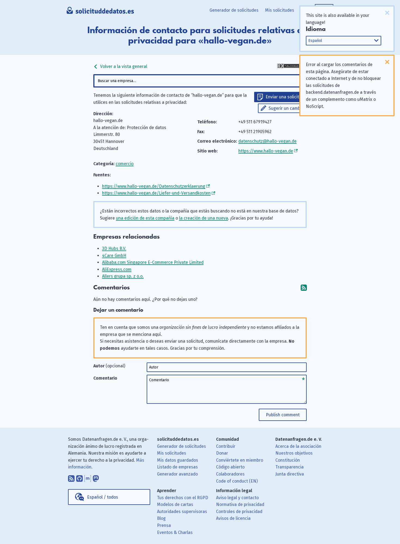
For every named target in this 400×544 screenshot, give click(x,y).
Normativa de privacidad (240, 504)
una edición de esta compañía (145, 218)
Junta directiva (289, 474)
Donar (222, 453)
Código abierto (230, 467)
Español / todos (102, 497)
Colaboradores (230, 474)
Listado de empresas (177, 467)
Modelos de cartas (175, 504)
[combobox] (200, 80)
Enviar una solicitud (285, 96)
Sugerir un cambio (286, 108)
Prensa (164, 525)
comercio (125, 163)
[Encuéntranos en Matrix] (87, 477)
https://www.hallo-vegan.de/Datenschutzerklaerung (153, 186)
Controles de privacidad (239, 511)
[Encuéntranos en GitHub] (79, 477)
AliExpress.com (116, 269)
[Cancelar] (387, 13)
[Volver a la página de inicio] (100, 12)
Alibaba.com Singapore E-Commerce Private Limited (153, 262)
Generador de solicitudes (234, 10)
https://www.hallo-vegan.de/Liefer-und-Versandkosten (156, 193)
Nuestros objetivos (294, 453)
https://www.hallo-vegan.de (265, 151)
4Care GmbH (114, 255)
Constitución (287, 460)
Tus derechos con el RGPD (182, 497)
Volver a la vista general (123, 66)
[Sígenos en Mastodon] (96, 477)
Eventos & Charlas (175, 532)
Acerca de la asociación (298, 446)
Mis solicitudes (279, 10)
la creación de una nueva (203, 218)
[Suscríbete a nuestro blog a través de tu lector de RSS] (71, 477)
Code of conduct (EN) (237, 481)
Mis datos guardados (177, 460)
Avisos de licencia (233, 518)
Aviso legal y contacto (237, 497)
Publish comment (283, 414)
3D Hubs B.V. (114, 248)
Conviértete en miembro (239, 460)
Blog (161, 518)
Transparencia (289, 467)
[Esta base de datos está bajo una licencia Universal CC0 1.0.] (288, 66)
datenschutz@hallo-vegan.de (267, 141)
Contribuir (225, 446)
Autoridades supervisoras (182, 511)
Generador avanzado (177, 474)
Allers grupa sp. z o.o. (123, 276)
